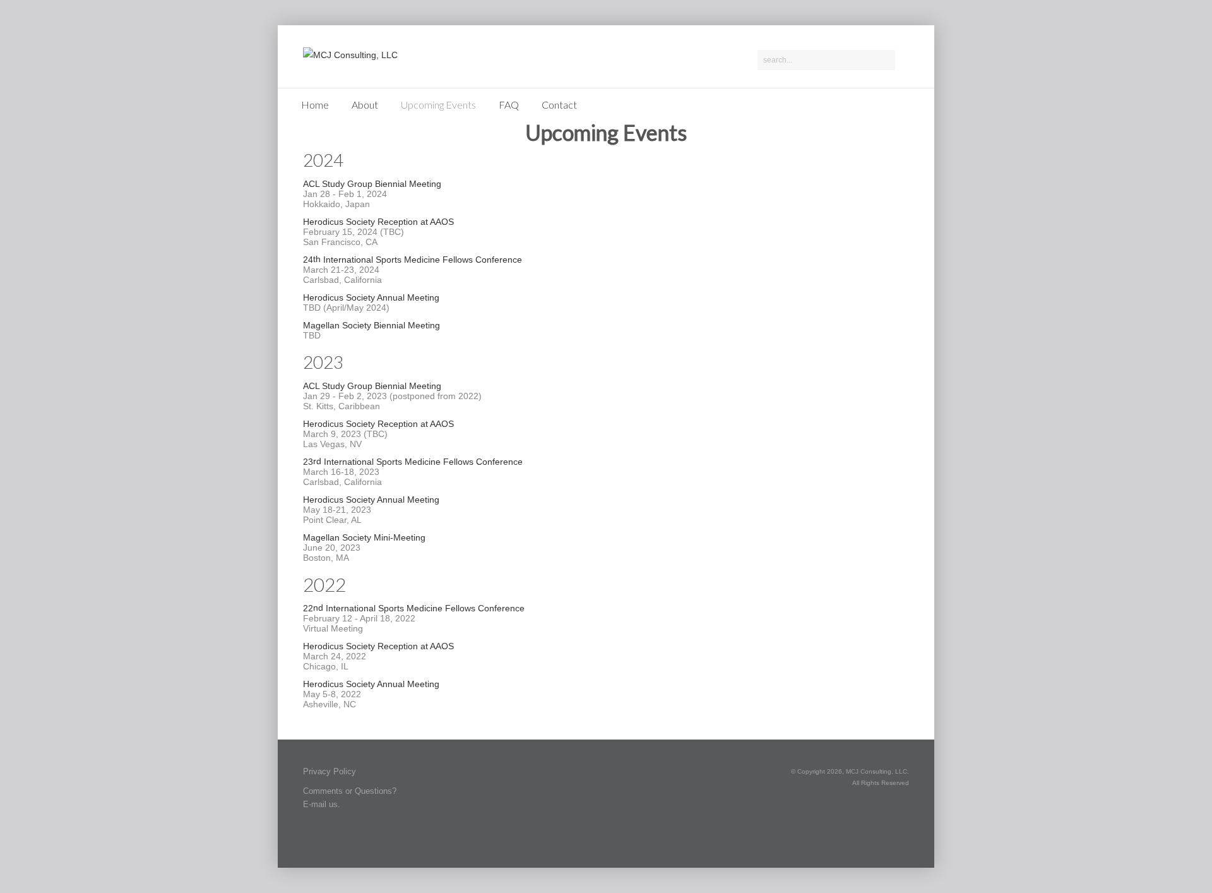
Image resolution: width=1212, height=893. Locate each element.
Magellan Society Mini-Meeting (364, 537)
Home (315, 105)
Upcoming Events (438, 105)
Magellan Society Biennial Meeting (371, 325)
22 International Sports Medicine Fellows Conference (414, 607)
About (365, 105)
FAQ (509, 105)
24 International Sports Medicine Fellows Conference (412, 259)
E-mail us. (321, 804)
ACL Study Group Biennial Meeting (372, 184)
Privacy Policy (329, 771)
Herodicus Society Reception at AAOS (378, 222)
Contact (559, 105)
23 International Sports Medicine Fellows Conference (413, 461)
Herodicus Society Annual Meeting (371, 297)
